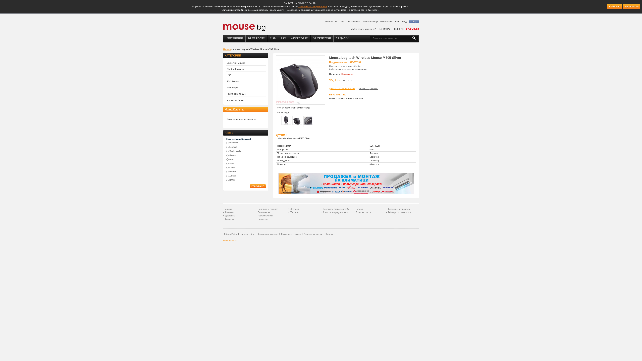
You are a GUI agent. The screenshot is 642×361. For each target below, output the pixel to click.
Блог (397, 21)
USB (273, 38)
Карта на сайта (247, 234)
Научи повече (631, 6)
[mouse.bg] (244, 27)
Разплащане (386, 21)
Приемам (615, 6)
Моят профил (331, 21)
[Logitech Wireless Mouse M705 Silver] (286, 120)
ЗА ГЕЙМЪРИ (322, 38)
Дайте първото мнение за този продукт (348, 69)
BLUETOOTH (256, 38)
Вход (404, 21)
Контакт (329, 234)
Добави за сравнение (368, 88)
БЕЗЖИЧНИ (235, 38)
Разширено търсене (291, 234)
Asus (231, 163)
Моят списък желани (350, 21)
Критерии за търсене (268, 234)
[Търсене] (415, 38)
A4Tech (232, 176)
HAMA (232, 180)
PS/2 (283, 38)
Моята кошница (370, 21)
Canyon (232, 155)
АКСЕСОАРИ (299, 38)
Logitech (233, 147)
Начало (227, 49)
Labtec (232, 167)
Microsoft (233, 143)
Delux (231, 159)
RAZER (232, 172)
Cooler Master (235, 151)
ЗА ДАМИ (342, 38)
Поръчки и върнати (313, 234)
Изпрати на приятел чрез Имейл (344, 66)
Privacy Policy (230, 234)
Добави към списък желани (342, 88)
